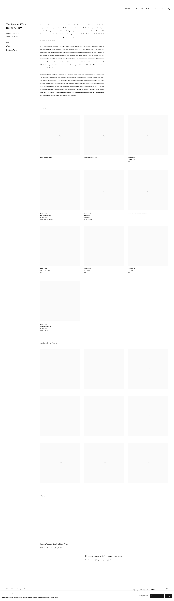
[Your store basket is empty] (169, 9)
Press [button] (7, 54)
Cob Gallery (8, 9)
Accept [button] (168, 596)
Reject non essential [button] (157, 596)
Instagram (134, 590)
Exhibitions (128, 9)
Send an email (144, 590)
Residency (149, 9)
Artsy (137, 590)
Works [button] (8, 47)
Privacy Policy (10, 589)
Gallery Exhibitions (12, 36)
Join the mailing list (141, 590)
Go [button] (167, 589)
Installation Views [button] (11, 50)
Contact (157, 9)
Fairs (142, 9)
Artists (136, 9)
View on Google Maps (147, 590)
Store (163, 9)
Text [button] (7, 43)
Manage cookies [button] (21, 589)
